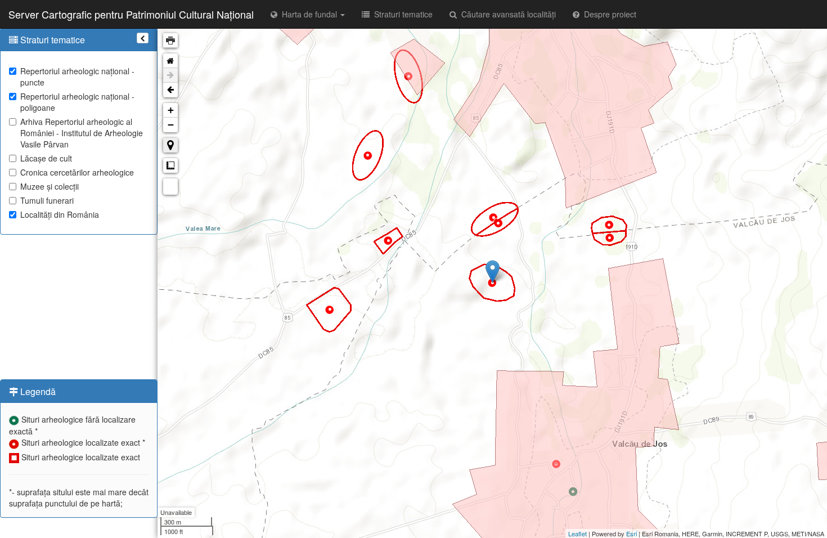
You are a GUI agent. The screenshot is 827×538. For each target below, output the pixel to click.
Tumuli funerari (47, 200)
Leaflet (577, 533)
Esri (631, 533)
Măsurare (170, 165)
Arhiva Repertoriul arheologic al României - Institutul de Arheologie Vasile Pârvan (81, 133)
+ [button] (171, 110)
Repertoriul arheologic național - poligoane (77, 102)
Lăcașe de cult (46, 158)
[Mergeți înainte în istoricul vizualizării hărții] (170, 75)
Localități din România (59, 214)
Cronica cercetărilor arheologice (77, 172)
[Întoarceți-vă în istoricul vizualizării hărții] (170, 90)
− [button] (171, 125)
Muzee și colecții (49, 186)
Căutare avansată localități (506, 14)
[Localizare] (170, 145)
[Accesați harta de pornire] (170, 60)
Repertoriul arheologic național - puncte (77, 76)
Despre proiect (607, 14)
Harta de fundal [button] (308, 14)
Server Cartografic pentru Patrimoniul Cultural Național (131, 14)
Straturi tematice (401, 14)
